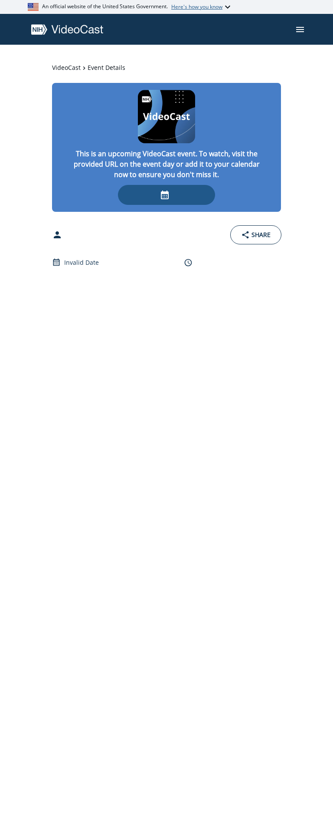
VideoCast (66, 67)
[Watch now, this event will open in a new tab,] (166, 195)
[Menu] (300, 29)
